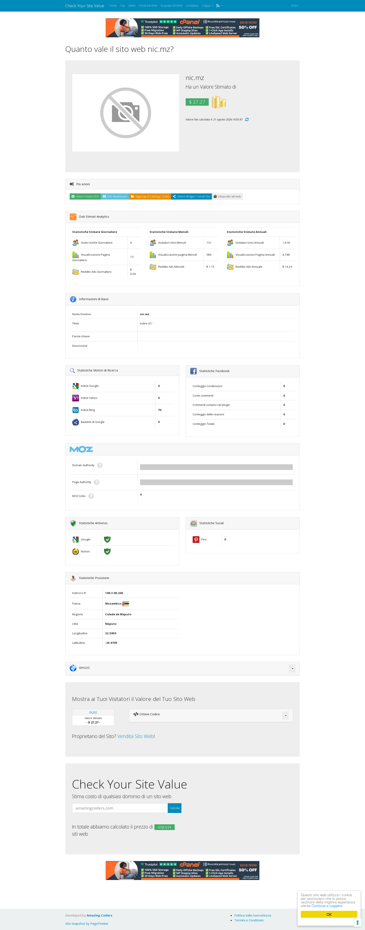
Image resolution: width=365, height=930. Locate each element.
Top (122, 5)
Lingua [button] (206, 5)
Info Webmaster (116, 196)
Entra (294, 5)
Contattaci (192, 5)
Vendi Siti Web (148, 5)
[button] (219, 5)
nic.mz (93, 712)
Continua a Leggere (327, 905)
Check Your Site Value (84, 5)
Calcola (175, 808)
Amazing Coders (99, 915)
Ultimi (131, 5)
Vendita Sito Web (135, 736)
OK (329, 914)
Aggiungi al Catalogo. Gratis (151, 196)
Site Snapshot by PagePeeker (87, 923)
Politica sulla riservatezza (252, 915)
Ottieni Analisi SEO (86, 196)
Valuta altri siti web (229, 196)
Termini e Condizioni (248, 920)
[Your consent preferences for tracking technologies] (358, 923)
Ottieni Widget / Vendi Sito (193, 196)
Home (113, 5)
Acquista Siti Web (171, 5)
